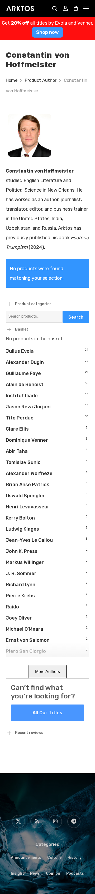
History (75, 857)
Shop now (47, 32)
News (35, 873)
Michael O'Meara (24, 629)
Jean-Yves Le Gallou (29, 540)
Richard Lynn (20, 585)
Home (11, 80)
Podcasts (75, 873)
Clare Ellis (17, 429)
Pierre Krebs (20, 596)
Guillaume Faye (23, 373)
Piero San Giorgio (26, 651)
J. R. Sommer (21, 573)
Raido (12, 607)
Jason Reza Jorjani (28, 407)
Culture (54, 857)
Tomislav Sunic (23, 462)
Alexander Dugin (25, 362)
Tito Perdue (20, 418)
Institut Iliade (22, 396)
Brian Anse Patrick (27, 484)
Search (75, 317)
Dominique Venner (27, 440)
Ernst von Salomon (28, 640)
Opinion (53, 873)
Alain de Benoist (25, 384)
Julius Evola (20, 351)
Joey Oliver (19, 618)
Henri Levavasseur (27, 507)
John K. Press (21, 551)
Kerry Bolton (20, 518)
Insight (17, 873)
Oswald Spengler (25, 496)
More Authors (47, 671)
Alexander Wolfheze (29, 473)
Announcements (26, 857)
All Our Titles (47, 713)
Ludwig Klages (22, 529)
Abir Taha (17, 451)
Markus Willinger (25, 562)
